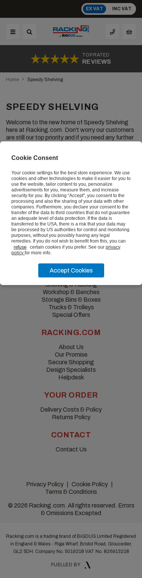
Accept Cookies (71, 270)
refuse (20, 247)
